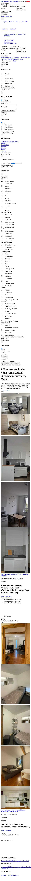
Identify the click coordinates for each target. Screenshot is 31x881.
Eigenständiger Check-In (11, 300)
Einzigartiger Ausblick (11, 309)
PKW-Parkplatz (9, 250)
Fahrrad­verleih (9, 256)
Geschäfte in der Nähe (11, 314)
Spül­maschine (8, 233)
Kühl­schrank (8, 236)
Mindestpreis (4, 103)
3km (3, 165)
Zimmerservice (9, 297)
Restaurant (8, 295)
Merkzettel (13, 29)
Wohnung (5, 354)
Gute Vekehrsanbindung (11, 321)
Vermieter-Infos (8, 42)
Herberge (5, 358)
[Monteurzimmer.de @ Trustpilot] (13, 875)
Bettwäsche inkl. (9, 188)
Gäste (9, 11)
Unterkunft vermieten (6, 16)
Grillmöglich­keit (9, 268)
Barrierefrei (8, 325)
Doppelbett (8, 219)
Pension (5, 356)
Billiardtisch (8, 259)
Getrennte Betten (9, 81)
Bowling (7, 261)
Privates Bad (8, 83)
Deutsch (11, 22)
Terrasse (7, 206)
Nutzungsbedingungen (16, 867)
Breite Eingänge (9, 335)
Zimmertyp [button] (4, 114)
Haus (4, 352)
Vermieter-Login (8, 34)
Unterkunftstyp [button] (5, 340)
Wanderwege (8, 271)
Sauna (6, 281)
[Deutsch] (3, 31)
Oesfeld (3, 149)
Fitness (7, 266)
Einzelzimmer (8, 125)
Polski (18, 22)
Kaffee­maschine (9, 231)
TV (6, 76)
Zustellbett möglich (10, 222)
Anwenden (17, 363)
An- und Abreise (21, 10)
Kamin (7, 193)
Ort (1, 165)
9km (8, 165)
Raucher (7, 318)
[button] (3, 25)
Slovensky (25, 22)
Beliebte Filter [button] (4, 64)
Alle (3, 123)
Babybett (7, 217)
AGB (8, 867)
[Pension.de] (7, 849)
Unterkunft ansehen (6, 596)
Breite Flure (8, 332)
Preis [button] (2, 91)
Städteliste (5, 29)
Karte (14, 61)
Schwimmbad (8, 278)
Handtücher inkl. (9, 227)
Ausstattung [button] (4, 177)
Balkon (7, 186)
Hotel (4, 359)
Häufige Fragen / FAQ (10, 43)
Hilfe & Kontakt (13, 861)
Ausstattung (4, 176)
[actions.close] (2, 66)
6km (6, 165)
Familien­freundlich (10, 304)
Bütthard (3, 143)
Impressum (4, 867)
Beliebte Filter (4, 62)
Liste (3, 390)
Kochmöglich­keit (9, 78)
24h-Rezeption (9, 292)
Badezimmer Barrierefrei (11, 327)
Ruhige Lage (8, 316)
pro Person (5, 100)
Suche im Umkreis (6, 153)
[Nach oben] (2, 837)
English (5, 22)
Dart (6, 264)
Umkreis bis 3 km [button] (5, 154)
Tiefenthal (3, 151)
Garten (7, 196)
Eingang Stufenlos (10, 330)
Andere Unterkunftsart (9, 361)
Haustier (7, 311)
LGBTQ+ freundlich (10, 306)
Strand (6, 254)
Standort (19, 8)
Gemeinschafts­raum (10, 203)
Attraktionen (8, 273)
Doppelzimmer (9, 127)
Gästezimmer (6, 351)
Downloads (26, 861)
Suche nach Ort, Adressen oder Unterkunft (13, 6)
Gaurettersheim (5, 145)
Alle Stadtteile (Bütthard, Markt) (9, 141)
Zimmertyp (4, 112)
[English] (1, 31)
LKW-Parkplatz (9, 86)
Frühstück (7, 290)
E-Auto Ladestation (10, 245)
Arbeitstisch (8, 191)
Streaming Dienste (10, 283)
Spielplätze (8, 276)
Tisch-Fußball (8, 286)
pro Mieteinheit (6, 102)
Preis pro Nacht (5, 89)
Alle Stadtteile (4, 133)
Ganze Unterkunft (9, 131)
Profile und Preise (9, 40)
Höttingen (3, 148)
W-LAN (7, 74)
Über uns (20, 861)
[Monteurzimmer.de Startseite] (9, 1)
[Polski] (5, 31)
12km (11, 165)
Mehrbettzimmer (9, 129)
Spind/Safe (8, 201)
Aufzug (7, 198)
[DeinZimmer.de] (10, 855)
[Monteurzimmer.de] (9, 846)
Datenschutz (25, 867)
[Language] (2, 18)
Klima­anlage (8, 183)
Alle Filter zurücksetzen (7, 363)
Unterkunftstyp (5, 338)
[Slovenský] (8, 31)
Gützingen (3, 146)
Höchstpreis (4, 107)
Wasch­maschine (9, 241)
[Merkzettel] (13, 16)
